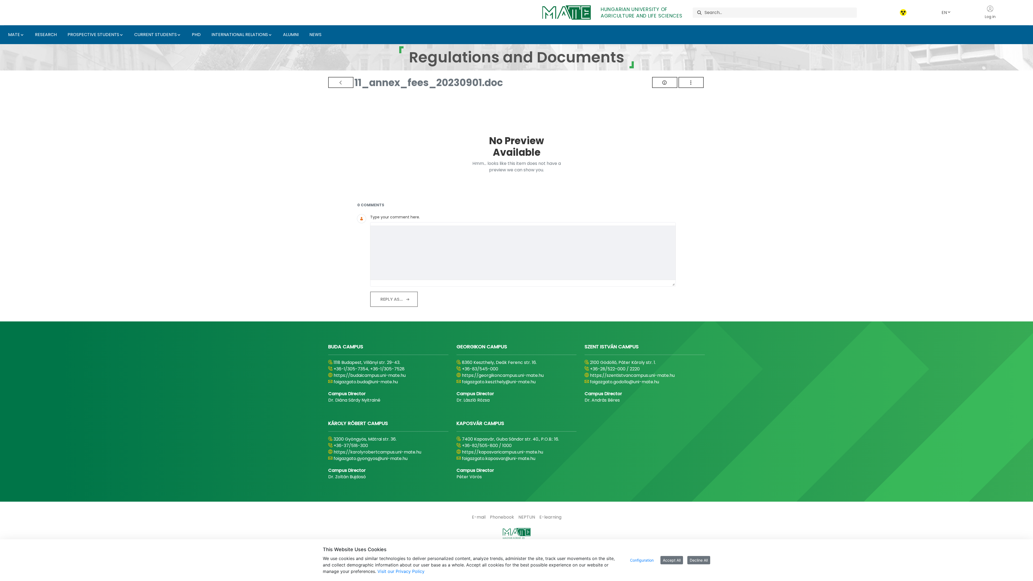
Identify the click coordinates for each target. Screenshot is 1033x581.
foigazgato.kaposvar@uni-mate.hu (498, 458)
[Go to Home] (516, 534)
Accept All (672, 560)
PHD (196, 34)
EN (944, 12)
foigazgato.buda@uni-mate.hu (366, 382)
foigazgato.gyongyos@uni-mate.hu (371, 458)
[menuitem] (479, 517)
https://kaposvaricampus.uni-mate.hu (502, 452)
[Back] (340, 82)
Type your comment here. (395, 217)
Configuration (642, 560)
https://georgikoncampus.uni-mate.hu (503, 375)
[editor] (522, 253)
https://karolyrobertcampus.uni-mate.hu (377, 452)
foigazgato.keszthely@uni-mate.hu (499, 382)
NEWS (315, 34)
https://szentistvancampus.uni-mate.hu (632, 375)
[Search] (699, 12)
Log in (990, 16)
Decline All (699, 560)
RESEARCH (46, 34)
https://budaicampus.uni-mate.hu (370, 375)
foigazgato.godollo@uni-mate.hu (624, 382)
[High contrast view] (903, 12)
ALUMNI (291, 34)
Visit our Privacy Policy (400, 571)
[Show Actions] (691, 82)
